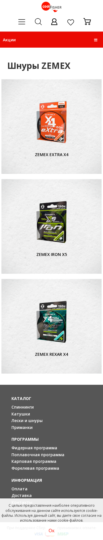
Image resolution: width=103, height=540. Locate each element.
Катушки (20, 414)
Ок (52, 530)
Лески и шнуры (27, 420)
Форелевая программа (35, 468)
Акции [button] (9, 39)
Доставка (21, 495)
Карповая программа (33, 461)
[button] (95, 39)
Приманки (22, 427)
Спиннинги (22, 407)
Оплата (19, 489)
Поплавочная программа (37, 454)
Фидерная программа (34, 447)
